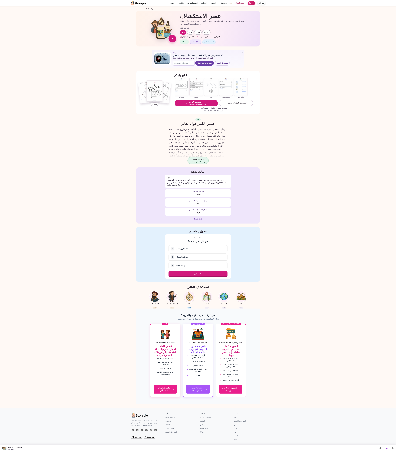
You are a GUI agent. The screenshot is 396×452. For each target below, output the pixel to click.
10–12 (206, 32)
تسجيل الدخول (240, 3)
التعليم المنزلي (192, 3)
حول (235, 432)
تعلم (138, 9)
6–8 (190, 32)
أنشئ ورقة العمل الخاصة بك (237, 103)
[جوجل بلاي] (149, 436)
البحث (235, 428)
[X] (151, 430)
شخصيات (168, 421)
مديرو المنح (203, 425)
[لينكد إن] (155, 430)
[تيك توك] (142, 430)
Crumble (224, 3)
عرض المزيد (198, 218)
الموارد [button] (213, 3)
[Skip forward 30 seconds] (392, 448)
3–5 (183, 32)
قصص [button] (172, 3)
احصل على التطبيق (171, 432)
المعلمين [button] (204, 3)
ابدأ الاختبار (198, 273)
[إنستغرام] (132, 430)
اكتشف (167, 425)
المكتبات (202, 421)
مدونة (235, 417)
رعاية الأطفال (204, 428)
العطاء (236, 436)
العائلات (181, 3)
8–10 (198, 32)
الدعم (235, 439)
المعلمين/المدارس (205, 417)
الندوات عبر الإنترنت (240, 421)
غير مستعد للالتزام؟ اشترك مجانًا (213, 110)
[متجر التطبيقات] (136, 436)
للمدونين (236, 425)
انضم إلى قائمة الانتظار (204, 63)
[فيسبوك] (137, 430)
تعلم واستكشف (170, 417)
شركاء (202, 432)
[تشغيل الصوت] (172, 38)
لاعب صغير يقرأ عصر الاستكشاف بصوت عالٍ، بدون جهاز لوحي (198, 55)
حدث (142, 9)
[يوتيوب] (146, 430)
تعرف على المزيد (223, 63)
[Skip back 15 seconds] (380, 448)
